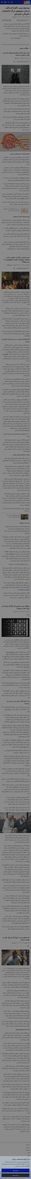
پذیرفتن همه (15, 1170)
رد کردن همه (16, 1175)
